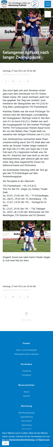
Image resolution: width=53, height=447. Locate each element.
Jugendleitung (26, 416)
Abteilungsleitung (26, 412)
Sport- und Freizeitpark (26, 350)
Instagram (26, 375)
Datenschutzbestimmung (21, 439)
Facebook (26, 370)
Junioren (26, 395)
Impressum (43, 439)
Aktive (26, 391)
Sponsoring (27, 425)
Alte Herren (26, 420)
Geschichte (27, 429)
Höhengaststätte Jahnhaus (26, 354)
